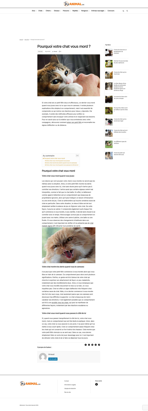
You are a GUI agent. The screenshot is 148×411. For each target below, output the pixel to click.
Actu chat (27, 39)
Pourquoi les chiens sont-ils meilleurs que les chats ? (121, 109)
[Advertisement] (74, 25)
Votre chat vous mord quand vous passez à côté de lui (62, 165)
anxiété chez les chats (60, 303)
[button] (123, 10)
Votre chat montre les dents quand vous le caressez (61, 163)
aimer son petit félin (74, 122)
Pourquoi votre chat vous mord (54, 158)
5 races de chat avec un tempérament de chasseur (120, 51)
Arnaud (51, 354)
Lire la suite (53, 359)
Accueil (21, 39)
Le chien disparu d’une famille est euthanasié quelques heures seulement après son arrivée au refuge (120, 87)
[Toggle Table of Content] (76, 155)
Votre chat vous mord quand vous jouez (58, 160)
